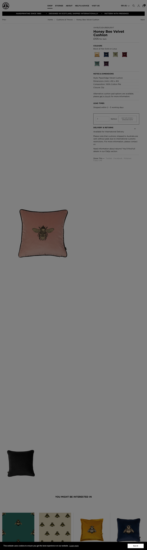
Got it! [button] (135, 546)
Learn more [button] (74, 546)
